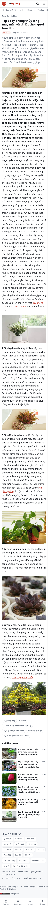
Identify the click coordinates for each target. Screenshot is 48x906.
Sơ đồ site (28, 878)
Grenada (18, 839)
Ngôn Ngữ (20, 844)
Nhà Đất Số (23, 860)
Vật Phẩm (7, 850)
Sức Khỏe (40, 10)
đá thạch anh (19, 306)
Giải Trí (13, 10)
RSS (20, 878)
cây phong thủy (9, 720)
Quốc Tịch (7, 839)
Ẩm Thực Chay (9, 860)
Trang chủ (5, 16)
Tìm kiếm (5, 878)
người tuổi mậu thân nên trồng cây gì (17, 726)
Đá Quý (18, 850)
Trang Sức (29, 850)
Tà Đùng (40, 850)
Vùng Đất (7, 855)
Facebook (37, 878)
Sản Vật (28, 855)
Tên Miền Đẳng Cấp (21, 866)
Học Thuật (8, 844)
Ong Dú (18, 855)
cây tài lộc (22, 720)
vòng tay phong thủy (22, 677)
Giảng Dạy (32, 844)
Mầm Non (30, 839)
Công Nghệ (31, 10)
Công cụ (14, 878)
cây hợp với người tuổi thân (14, 731)
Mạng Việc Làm (38, 860)
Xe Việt (6, 866)
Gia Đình (5, 10)
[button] (37, 3)
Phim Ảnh (21, 10)
